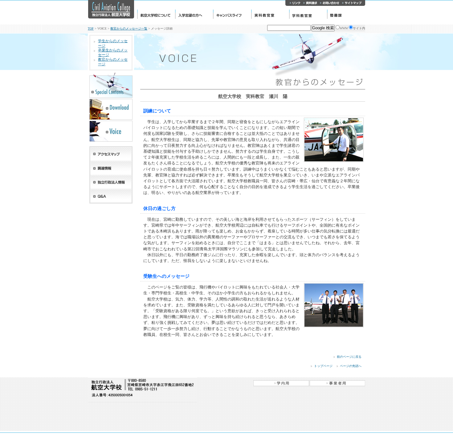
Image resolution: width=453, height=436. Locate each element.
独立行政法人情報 (111, 182)
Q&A (111, 196)
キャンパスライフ (232, 14)
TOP (91, 28)
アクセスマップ (111, 153)
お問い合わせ (329, 3)
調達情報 (111, 168)
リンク (293, 3)
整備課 (346, 14)
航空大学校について (156, 14)
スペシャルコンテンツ (111, 85)
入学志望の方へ (194, 14)
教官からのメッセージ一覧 (128, 28)
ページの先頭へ (350, 366)
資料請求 (310, 3)
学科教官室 (308, 14)
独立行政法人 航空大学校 (111, 9)
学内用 (281, 383)
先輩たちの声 (111, 131)
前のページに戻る (349, 356)
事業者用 (337, 383)
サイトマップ (353, 3)
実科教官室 (270, 14)
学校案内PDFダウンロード (111, 109)
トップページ (323, 366)
